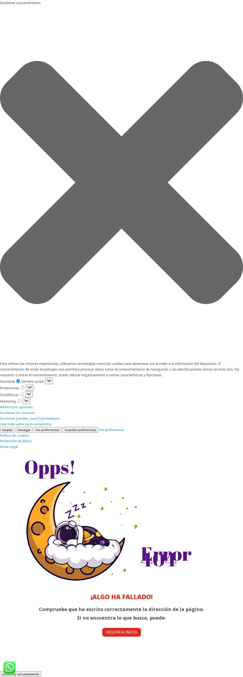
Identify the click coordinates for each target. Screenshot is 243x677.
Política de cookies (14, 435)
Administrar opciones (16, 407)
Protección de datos (16, 441)
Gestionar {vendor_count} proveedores (30, 418)
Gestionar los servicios (17, 412)
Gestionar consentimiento (20, 674)
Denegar (24, 430)
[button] (121, 183)
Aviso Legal (9, 446)
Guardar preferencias (80, 430)
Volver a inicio (121, 632)
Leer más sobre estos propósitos (26, 424)
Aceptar (7, 430)
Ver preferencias (47, 430)
